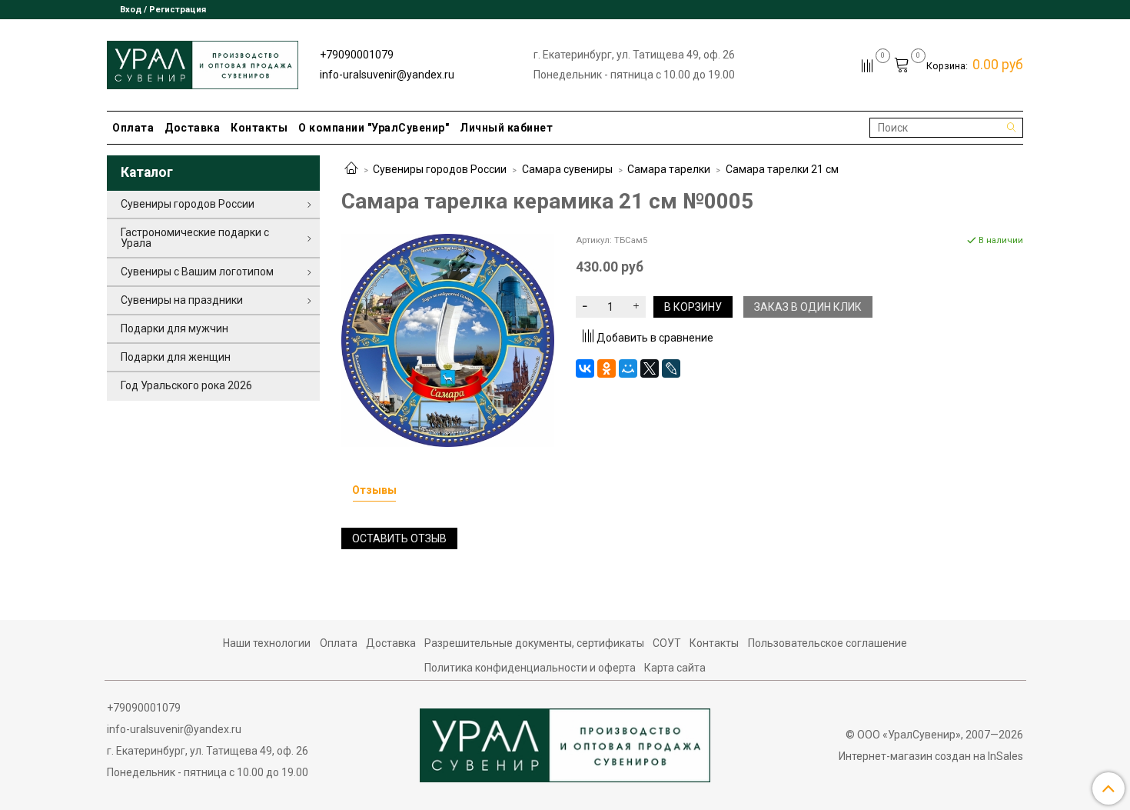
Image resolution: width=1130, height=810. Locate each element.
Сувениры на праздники (182, 300)
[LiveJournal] (671, 368)
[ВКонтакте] (585, 368)
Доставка (192, 128)
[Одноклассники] (606, 368)
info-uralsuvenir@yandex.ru (387, 74)
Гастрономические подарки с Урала (195, 237)
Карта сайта (675, 668)
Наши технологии (267, 643)
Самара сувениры (567, 169)
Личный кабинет (506, 128)
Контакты (259, 128)
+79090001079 (357, 54)
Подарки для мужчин (174, 328)
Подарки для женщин (176, 357)
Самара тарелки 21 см (782, 169)
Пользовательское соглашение (827, 643)
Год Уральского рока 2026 (186, 385)
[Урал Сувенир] (202, 62)
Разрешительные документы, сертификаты (534, 643)
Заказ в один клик (808, 307)
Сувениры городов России (440, 169)
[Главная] (351, 169)
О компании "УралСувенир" (373, 128)
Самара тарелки (668, 169)
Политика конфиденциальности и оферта (530, 668)
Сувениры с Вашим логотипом (197, 271)
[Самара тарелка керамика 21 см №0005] (447, 339)
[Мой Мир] (628, 368)
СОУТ (667, 643)
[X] (649, 368)
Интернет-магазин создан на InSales (931, 756)
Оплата (133, 128)
